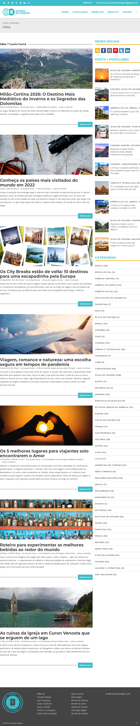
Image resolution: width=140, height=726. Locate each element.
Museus (99, 504)
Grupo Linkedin (43, 707)
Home (5, 23)
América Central (105, 278)
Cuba (98, 362)
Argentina (101, 304)
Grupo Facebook (44, 703)
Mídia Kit (41, 693)
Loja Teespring (43, 700)
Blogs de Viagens (105, 317)
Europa (60, 280)
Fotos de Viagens (105, 420)
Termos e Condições (46, 710)
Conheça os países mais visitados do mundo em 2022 (39, 183)
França (99, 426)
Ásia (97, 311)
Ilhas (98, 452)
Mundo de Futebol (79, 713)
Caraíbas (100, 330)
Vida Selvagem (103, 574)
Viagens (99, 562)
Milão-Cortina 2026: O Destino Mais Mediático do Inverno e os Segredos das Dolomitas (42, 99)
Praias (99, 536)
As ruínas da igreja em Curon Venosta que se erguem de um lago (45, 635)
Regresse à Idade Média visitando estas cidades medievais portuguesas (122, 152)
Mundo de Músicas (79, 700)
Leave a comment (65, 107)
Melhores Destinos (50, 107)
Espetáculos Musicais (108, 401)
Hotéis (99, 446)
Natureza (101, 510)
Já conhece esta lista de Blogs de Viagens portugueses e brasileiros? (124, 77)
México (99, 484)
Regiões (99, 542)
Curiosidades (49, 459)
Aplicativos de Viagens (109, 298)
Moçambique (102, 491)
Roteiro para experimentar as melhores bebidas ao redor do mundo (42, 547)
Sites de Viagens (105, 555)
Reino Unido (102, 549)
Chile (98, 336)
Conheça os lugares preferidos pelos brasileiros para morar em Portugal (125, 171)
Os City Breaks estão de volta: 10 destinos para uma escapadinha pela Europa (44, 274)
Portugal (71, 368)
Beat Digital (76, 697)
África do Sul (103, 272)
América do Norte (105, 285)
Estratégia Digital (78, 710)
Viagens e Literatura (107, 568)
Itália (40, 107)
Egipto (99, 381)
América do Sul (119, 108)
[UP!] (136, 723)
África (40, 368)
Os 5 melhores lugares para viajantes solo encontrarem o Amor (44, 453)
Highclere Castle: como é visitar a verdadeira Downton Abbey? (123, 227)
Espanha (100, 394)
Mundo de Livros (78, 703)
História (61, 641)
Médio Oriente (103, 471)
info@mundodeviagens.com (118, 693)
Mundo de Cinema (79, 707)
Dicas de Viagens (44, 189)
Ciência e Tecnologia (123, 183)
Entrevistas (102, 388)
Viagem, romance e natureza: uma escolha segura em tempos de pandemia (45, 362)
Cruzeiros (101, 356)
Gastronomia (70, 553)
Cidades (115, 89)
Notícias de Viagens (107, 516)
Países (98, 523)
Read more (85, 124)
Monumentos (102, 497)
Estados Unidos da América (111, 407)
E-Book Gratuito (44, 697)
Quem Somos (77, 693)
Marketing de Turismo (108, 465)
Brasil (134, 108)
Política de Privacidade (47, 713)
